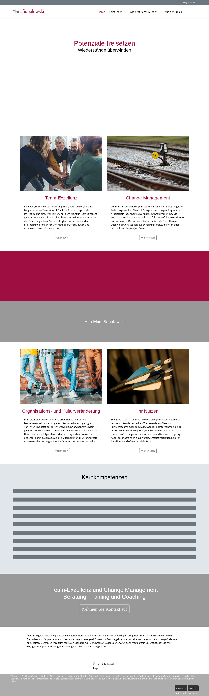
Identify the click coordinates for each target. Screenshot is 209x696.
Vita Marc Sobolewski (104, 321)
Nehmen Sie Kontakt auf (104, 609)
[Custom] (18, 2)
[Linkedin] (13, 2)
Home (101, 12)
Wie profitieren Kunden (144, 12)
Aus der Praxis (173, 12)
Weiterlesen (61, 237)
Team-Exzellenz (61, 197)
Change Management (148, 197)
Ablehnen (193, 688)
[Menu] (194, 11)
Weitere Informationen (186, 693)
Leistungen (115, 12)
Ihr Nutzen (148, 411)
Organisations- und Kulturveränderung (61, 411)
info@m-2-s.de (189, 3)
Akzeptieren (181, 688)
